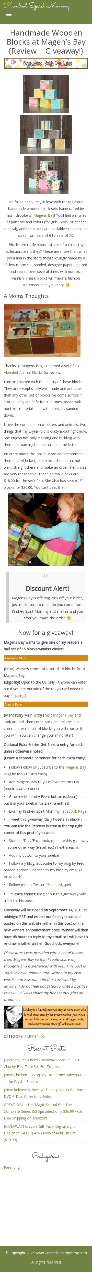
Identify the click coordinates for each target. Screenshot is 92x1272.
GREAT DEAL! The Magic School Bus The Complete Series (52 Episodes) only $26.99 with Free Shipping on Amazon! (43, 1111)
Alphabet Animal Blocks (23, 372)
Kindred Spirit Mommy (37, 6)
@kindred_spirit (59, 884)
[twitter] (66, 1221)
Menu (9, 16)
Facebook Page (73, 811)
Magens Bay (43, 215)
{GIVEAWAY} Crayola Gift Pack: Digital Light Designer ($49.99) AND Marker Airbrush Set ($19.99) (40, 1133)
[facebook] (26, 1221)
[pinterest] (46, 1221)
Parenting (34, 1036)
